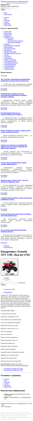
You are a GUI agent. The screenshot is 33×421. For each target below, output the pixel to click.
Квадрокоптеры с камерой (12, 45)
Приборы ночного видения (12, 53)
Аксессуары (7, 31)
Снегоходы (7, 56)
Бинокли (10, 39)
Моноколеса (8, 50)
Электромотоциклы (10, 64)
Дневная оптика (9, 37)
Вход (5, 12)
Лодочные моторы (9, 48)
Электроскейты (9, 67)
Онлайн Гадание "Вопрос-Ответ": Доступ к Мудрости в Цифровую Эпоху (14, 181)
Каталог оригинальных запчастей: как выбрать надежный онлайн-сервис (16, 214)
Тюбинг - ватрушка (10, 59)
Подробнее (4, 88)
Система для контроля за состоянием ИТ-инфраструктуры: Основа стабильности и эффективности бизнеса (14, 146)
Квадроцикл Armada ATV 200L (13, 370)
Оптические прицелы (14, 42)
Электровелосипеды (10, 61)
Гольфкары (7, 36)
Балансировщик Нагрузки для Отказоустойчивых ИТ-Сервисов (11, 113)
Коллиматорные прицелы (15, 41)
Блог (5, 19)
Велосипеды (8, 33)
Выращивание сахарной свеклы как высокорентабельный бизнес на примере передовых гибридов (14, 95)
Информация (8, 292)
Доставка (7, 20)
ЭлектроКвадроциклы (11, 62)
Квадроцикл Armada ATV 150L (13, 368)
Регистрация (8, 14)
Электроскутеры (9, 69)
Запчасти (7, 44)
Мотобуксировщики (10, 52)
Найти (3, 9)
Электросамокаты (9, 66)
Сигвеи (6, 55)
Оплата (6, 22)
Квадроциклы (8, 47)
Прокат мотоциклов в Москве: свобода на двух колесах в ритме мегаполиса (16, 131)
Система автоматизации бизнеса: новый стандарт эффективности (13, 163)
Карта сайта (7, 25)
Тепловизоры (8, 58)
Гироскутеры (8, 34)
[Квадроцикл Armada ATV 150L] (9, 275)
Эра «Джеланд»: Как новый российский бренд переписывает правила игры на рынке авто (15, 80)
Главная (6, 17)
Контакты (7, 23)
